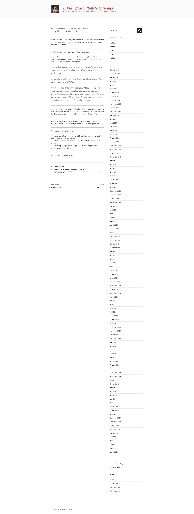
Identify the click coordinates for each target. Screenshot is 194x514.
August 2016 (114, 297)
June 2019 (113, 168)
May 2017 (113, 263)
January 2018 (114, 232)
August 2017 (114, 251)
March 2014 (114, 406)
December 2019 (115, 145)
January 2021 (114, 96)
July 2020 (113, 119)
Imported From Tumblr (78, 28)
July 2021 (113, 81)
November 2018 (115, 195)
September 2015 (115, 338)
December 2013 (115, 418)
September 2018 (115, 202)
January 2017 (114, 278)
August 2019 (114, 161)
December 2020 (115, 100)
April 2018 (113, 221)
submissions (97, 40)
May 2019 (113, 172)
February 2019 (114, 183)
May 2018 (113, 217)
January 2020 (114, 142)
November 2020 (115, 104)
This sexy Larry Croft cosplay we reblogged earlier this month (75, 136)
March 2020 (114, 134)
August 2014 (114, 388)
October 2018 (114, 198)
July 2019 (113, 164)
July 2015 (113, 346)
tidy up (95, 171)
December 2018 (115, 191)
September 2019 (115, 157)
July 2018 (113, 210)
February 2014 (114, 410)
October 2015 (114, 335)
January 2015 (114, 369)
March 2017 (114, 270)
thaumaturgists (57, 57)
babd (56, 169)
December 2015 (115, 327)
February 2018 (114, 229)
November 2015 (115, 331)
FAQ (80, 171)
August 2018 (114, 206)
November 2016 (115, 285)
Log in (112, 480)
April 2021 (113, 89)
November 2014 (115, 376)
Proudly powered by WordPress (61, 509)
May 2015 (113, 353)
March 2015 (114, 361)
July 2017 (113, 255)
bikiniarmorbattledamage (66, 171)
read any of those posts (88, 114)
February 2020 (115, 138)
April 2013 (113, 448)
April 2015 (113, 357)
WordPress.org (115, 491)
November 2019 (115, 149)
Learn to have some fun (90, 141)
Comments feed (115, 487)
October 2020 (114, 108)
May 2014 (113, 399)
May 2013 (113, 444)
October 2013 (114, 425)
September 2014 (115, 384)
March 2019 (114, 179)
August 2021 (114, 77)
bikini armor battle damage (72, 169)
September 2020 (115, 111)
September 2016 (115, 293)
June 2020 (113, 123)
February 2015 (114, 365)
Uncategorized (61, 166)
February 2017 (114, 274)
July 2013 (113, 437)
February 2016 (114, 319)
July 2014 (113, 391)
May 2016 (113, 308)
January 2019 (114, 187)
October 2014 (114, 380)
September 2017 (115, 248)
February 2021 (114, 92)
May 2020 (113, 127)
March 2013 (114, 452)
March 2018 (114, 225)
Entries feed (114, 483)
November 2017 (115, 240)
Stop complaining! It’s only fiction (68, 141)
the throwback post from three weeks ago (72, 52)
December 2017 (115, 236)
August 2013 (114, 433)
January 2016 (114, 323)
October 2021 (114, 70)
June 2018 (113, 214)
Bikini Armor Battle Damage (88, 8)
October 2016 (114, 289)
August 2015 (114, 342)
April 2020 (113, 130)
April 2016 (113, 312)
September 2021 (115, 74)
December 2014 (115, 372)
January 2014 (114, 414)
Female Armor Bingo (117, 464)
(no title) (112, 43)
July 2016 (113, 301)
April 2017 (113, 266)
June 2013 (113, 440)
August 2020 (114, 115)
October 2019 (114, 153)
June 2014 (113, 395)
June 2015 (113, 350)
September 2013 (115, 429)
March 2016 (114, 316)
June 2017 (113, 259)
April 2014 (113, 403)
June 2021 (113, 85)
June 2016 (113, 304)
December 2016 (115, 282)
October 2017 (114, 244)
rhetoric (54, 143)
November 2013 (115, 422)
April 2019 (113, 176)
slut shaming (69, 109)
